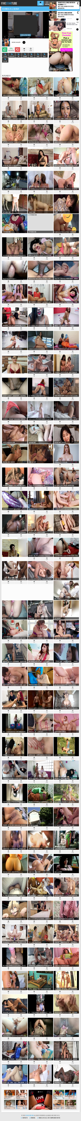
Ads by (48, 147)
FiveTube (9, 3)
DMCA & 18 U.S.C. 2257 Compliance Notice (49, 1118)
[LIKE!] (4, 49)
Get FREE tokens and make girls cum (72, 24)
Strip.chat (69, 18)
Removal (33, 1118)
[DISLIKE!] (17, 49)
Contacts (25, 1118)
